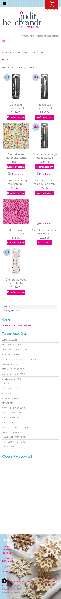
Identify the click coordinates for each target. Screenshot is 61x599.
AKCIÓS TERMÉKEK (11, 345)
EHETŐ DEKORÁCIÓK (12, 379)
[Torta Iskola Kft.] (22, 29)
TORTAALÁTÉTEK (10, 417)
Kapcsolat (6, 566)
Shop (16, 310)
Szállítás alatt (44, 242)
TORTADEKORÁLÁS (11, 412)
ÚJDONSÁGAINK (10, 340)
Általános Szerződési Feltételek (7, 549)
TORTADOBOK (9, 422)
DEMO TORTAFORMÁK (13, 374)
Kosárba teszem (16, 117)
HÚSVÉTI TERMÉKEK (11, 432)
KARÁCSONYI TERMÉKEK (14, 442)
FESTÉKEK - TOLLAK (11, 383)
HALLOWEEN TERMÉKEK (14, 437)
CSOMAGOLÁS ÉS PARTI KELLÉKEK (19, 359)
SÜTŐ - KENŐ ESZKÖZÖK (14, 408)
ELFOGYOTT (8, 446)
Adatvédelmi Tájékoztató (43, 581)
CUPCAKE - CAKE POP (13, 369)
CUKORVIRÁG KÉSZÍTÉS (13, 364)
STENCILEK (7, 403)
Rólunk (5, 571)
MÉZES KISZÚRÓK (10, 398)
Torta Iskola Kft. (10, 589)
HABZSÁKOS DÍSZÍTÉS (12, 388)
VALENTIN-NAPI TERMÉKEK (15, 427)
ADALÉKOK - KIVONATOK (14, 349)
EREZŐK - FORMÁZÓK (13, 354)
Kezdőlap (7, 52)
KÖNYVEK (6, 393)
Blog (8, 310)
